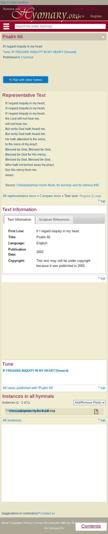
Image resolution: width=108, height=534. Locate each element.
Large (97, 196)
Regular (85, 196)
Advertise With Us (59, 522)
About (4, 522)
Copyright (16, 522)
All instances (12, 420)
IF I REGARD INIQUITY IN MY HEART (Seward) (35, 370)
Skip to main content (14, 2)
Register (96, 16)
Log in (80, 16)
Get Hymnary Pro (54, 528)
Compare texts (50, 196)
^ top (101, 201)
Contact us (47, 513)
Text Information (19, 219)
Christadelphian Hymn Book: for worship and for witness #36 (58, 185)
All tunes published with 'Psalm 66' (28, 388)
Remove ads (11, 9)
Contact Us (40, 522)
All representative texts (19, 196)
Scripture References (54, 219)
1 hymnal (27, 57)
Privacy (28, 522)
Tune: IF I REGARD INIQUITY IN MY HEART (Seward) (39, 52)
